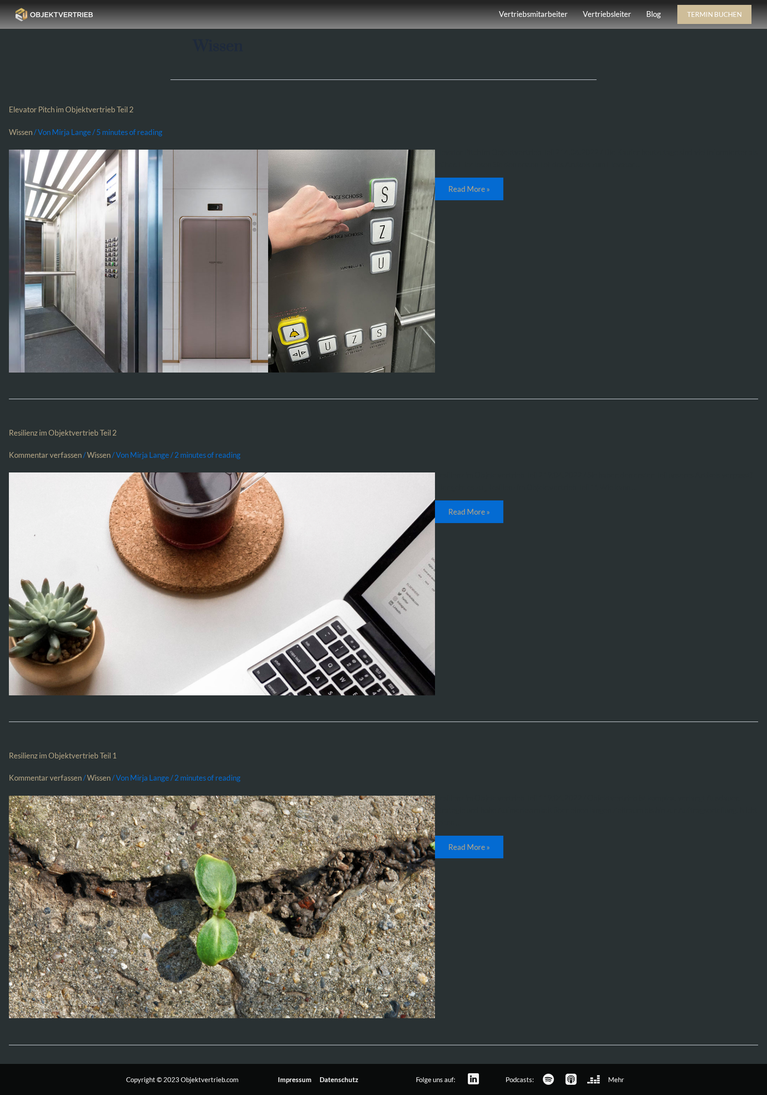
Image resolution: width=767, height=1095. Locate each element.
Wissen (20, 132)
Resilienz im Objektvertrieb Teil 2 (63, 432)
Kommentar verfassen (45, 455)
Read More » (473, 186)
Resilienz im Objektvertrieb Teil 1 (63, 755)
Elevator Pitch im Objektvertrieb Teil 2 (71, 109)
